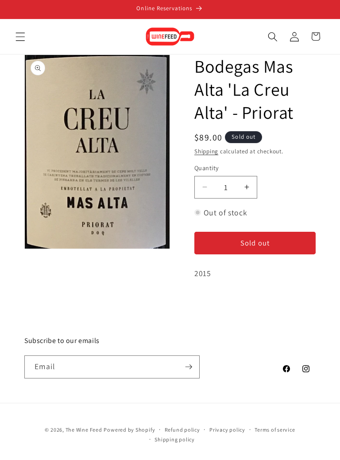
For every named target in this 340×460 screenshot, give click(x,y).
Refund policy (182, 429)
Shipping (206, 151)
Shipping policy (175, 439)
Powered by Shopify (129, 429)
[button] (20, 36)
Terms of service (275, 429)
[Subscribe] (188, 366)
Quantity (206, 168)
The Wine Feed (84, 429)
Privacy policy (227, 429)
